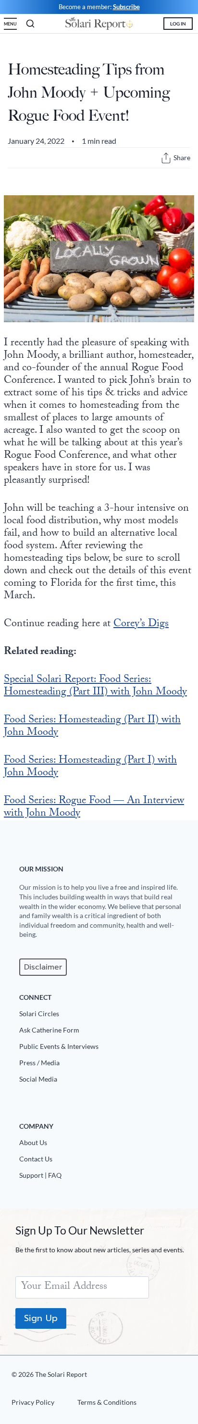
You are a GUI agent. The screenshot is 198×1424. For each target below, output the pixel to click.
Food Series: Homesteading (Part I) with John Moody (90, 767)
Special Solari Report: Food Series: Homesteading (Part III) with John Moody (95, 686)
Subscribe (126, 7)
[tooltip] (166, 158)
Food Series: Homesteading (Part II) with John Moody (92, 727)
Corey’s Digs (141, 624)
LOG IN (178, 23)
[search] (30, 23)
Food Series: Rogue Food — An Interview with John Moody (94, 808)
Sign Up (41, 1318)
